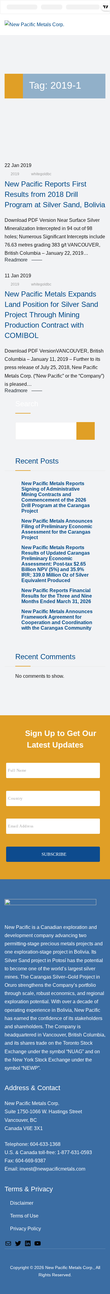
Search (26, 404)
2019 (15, 174)
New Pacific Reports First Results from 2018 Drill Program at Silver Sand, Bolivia (55, 194)
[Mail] (8, 1243)
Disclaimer (21, 1203)
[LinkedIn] (27, 1243)
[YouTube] (37, 1243)
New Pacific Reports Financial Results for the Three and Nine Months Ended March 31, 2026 (56, 596)
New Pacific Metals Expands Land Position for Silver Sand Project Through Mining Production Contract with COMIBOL (51, 314)
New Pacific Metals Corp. (69, 1267)
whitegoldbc (40, 174)
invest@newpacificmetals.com (52, 1168)
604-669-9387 (30, 1160)
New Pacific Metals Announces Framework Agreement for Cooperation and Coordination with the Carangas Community (57, 620)
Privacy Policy (25, 1228)
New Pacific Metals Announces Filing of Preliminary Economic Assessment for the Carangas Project (57, 529)
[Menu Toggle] (99, 24)
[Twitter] (18, 1243)
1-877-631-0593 (74, 1152)
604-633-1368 (45, 1144)
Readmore (16, 260)
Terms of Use (24, 1215)
